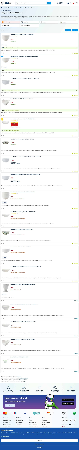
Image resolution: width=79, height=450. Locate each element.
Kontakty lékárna (32, 422)
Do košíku (76, 53)
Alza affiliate (44, 426)
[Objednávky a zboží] (68, 3)
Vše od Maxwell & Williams (6, 10)
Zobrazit (76, 300)
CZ (64, 426)
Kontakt (30, 420)
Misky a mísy (33, 7)
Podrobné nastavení (39, 444)
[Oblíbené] (71, 3)
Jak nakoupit (18, 424)
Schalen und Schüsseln (24, 378)
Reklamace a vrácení (7, 424)
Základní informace (33, 424)
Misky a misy (19, 376)
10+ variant (4, 44)
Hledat (48, 3)
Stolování (27, 7)
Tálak (24, 381)
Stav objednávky (19, 420)
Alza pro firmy (45, 420)
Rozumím (39, 440)
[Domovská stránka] (1, 7)
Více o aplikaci (9, 405)
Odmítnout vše (39, 447)
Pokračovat (29, 17)
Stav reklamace (19, 422)
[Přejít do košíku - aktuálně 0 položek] (77, 3)
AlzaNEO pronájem (46, 422)
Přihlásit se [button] (61, 3)
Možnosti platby (6, 422)
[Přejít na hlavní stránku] (6, 3)
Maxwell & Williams (7, 7)
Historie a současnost (33, 426)
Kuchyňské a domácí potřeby (18, 7)
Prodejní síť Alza (6, 426)
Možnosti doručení (7, 420)
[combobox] (31, 3)
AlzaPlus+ (44, 424)
